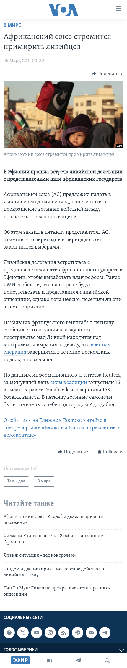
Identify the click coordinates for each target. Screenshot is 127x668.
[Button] (108, 74)
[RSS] (63, 632)
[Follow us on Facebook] (9, 632)
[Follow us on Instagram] (50, 632)
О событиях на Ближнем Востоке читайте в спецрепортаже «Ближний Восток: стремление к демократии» (62, 428)
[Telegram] (78, 660)
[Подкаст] (77, 632)
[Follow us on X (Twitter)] (22, 632)
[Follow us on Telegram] (104, 632)
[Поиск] (107, 660)
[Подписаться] (91, 632)
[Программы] (49, 660)
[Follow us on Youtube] (36, 632)
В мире (12, 25)
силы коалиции (69, 383)
